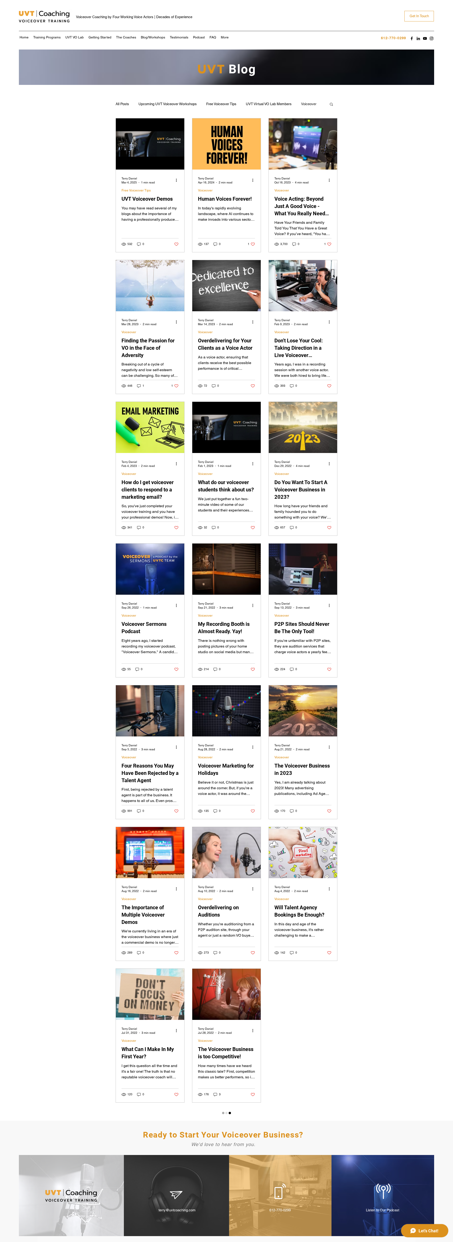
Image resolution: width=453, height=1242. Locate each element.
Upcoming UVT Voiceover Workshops (167, 104)
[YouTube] (425, 38)
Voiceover (205, 190)
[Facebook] (411, 38)
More (305, 104)
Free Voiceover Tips (221, 104)
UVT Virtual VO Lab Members (269, 104)
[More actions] (178, 180)
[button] (331, 104)
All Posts (122, 104)
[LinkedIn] (418, 38)
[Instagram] (431, 38)
